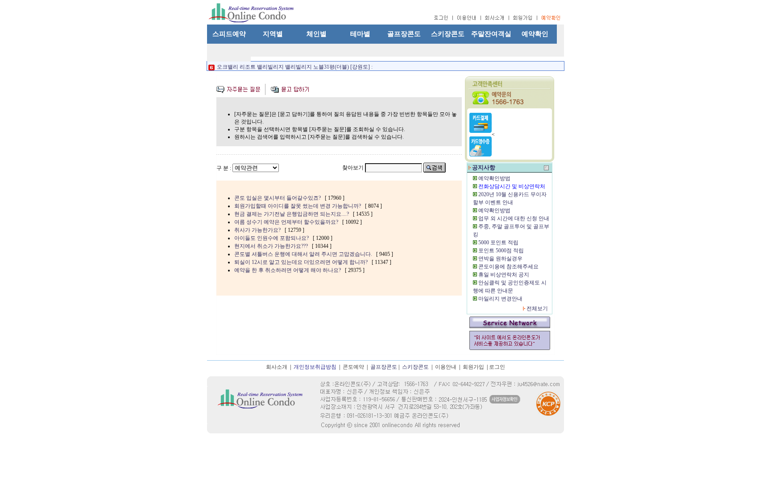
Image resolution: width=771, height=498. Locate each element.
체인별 (317, 33)
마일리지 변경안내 (500, 299)
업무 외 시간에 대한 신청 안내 (513, 218)
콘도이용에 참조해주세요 (508, 266)
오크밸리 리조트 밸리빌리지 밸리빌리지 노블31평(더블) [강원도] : (294, 64)
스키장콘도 (447, 33)
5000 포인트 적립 (498, 242)
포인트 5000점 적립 (501, 250)
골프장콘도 (404, 33)
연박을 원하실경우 (500, 258)
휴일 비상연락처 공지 (503, 275)
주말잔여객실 (491, 33)
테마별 (360, 33)
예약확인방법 (494, 178)
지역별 (273, 33)
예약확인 (535, 33)
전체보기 (537, 308)
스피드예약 (229, 33)
